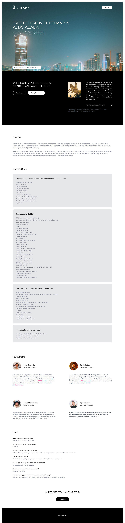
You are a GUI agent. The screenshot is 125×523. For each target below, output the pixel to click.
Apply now (62, 499)
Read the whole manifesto (95, 105)
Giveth (88, 383)
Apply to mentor (36, 93)
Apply (107, 7)
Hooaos (37, 67)
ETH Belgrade (42, 381)
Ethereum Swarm (86, 381)
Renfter (51, 379)
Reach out (19, 93)
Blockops (64, 515)
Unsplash (93, 111)
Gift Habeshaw (84, 111)
